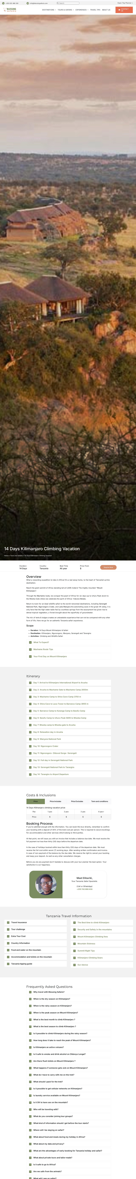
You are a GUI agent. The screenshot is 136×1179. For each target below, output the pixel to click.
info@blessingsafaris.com (38, 3)
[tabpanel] (68, 812)
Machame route (43, 596)
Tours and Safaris (16, 555)
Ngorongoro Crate (46, 607)
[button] (68, 642)
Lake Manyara (65, 607)
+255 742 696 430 (84, 889)
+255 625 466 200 (12, 3)
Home (6, 555)
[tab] (35, 801)
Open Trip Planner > (125, 3)
